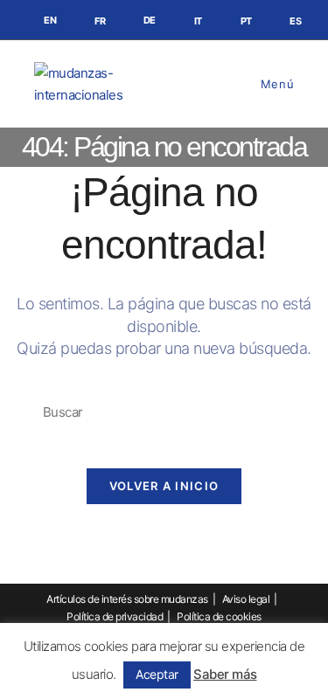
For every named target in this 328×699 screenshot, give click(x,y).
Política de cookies (219, 616)
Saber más (225, 674)
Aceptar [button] (157, 674)
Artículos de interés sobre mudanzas (127, 599)
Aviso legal (246, 599)
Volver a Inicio (164, 486)
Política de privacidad (114, 616)
